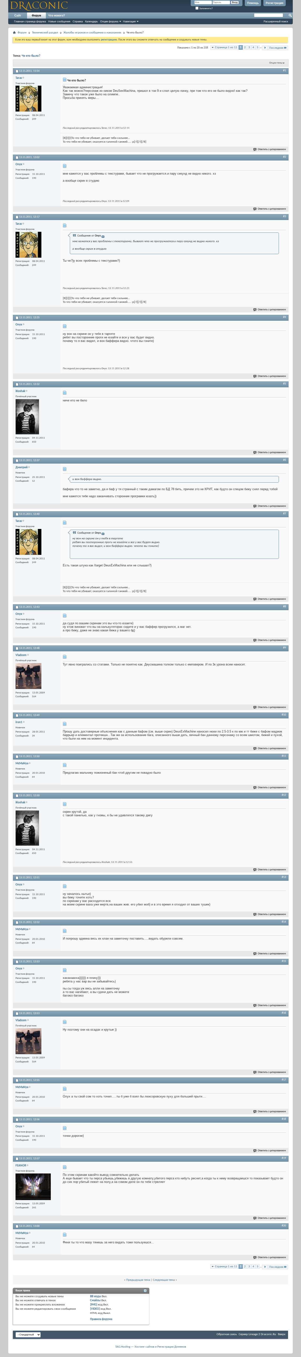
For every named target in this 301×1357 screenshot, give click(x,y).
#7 (284, 513)
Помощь (253, 3)
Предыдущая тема (138, 1279)
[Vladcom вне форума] (28, 676)
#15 (284, 961)
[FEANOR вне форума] (33, 1187)
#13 (284, 877)
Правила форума (101, 1319)
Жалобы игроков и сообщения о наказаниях (92, 32)
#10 (284, 714)
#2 (284, 157)
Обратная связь (227, 1334)
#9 (284, 647)
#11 (284, 756)
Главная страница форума (30, 21)
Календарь (91, 21)
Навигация (129, 21)
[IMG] (93, 1304)
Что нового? (56, 15)
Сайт (17, 15)
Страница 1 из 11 (226, 47)
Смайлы (95, 1300)
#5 (284, 383)
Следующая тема (164, 1279)
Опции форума (109, 21)
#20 (284, 1225)
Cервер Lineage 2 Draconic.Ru (257, 1334)
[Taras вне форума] (28, 99)
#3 (284, 216)
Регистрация (274, 3)
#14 (284, 922)
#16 (284, 1013)
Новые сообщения (59, 21)
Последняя (276, 47)
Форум (36, 15)
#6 (284, 460)
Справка (78, 21)
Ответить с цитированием (272, 149)
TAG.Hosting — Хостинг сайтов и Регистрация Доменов (150, 1346)
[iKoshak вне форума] (27, 417)
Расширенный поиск (276, 21)
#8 (284, 606)
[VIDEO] (95, 1308)
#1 (284, 70)
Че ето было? (31, 56)
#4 (284, 317)
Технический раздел (45, 32)
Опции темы (275, 63)
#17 (284, 1079)
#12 (284, 795)
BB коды (95, 1296)
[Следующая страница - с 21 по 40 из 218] (265, 48)
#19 (284, 1158)
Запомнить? (205, 8)
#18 (284, 1119)
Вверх (281, 1334)
